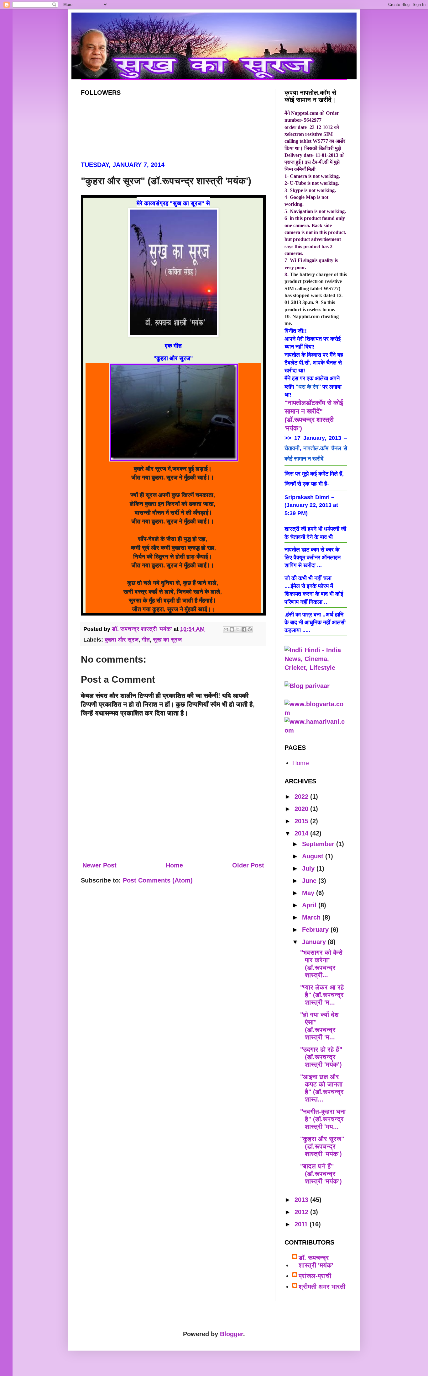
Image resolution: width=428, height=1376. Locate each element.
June (310, 880)
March (312, 917)
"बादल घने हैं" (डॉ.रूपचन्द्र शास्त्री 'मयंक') (321, 1174)
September (319, 843)
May (309, 892)
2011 (302, 1224)
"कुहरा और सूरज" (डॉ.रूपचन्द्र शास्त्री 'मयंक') (322, 1146)
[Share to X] (238, 629)
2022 (302, 796)
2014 (302, 833)
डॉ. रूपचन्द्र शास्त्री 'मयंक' (316, 1261)
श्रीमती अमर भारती (322, 1286)
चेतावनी (292, 448)
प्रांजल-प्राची (315, 1275)
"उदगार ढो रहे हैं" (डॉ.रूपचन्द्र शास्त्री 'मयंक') (321, 1057)
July (309, 868)
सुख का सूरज (167, 640)
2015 (302, 821)
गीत (146, 640)
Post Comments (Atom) (158, 880)
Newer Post (99, 865)
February (316, 929)
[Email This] (226, 629)
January (315, 941)
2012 (302, 1211)
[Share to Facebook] (244, 629)
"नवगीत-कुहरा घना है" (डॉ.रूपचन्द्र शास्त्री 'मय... (323, 1119)
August (313, 856)
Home (174, 865)
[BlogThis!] (232, 629)
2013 (302, 1199)
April (310, 905)
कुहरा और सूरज (121, 640)
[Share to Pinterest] (250, 629)
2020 (302, 808)
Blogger (231, 1334)
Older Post (248, 865)
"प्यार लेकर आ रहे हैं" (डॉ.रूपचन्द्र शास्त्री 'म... (322, 995)
